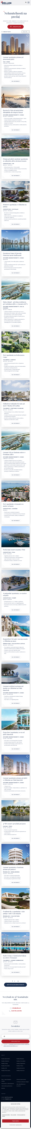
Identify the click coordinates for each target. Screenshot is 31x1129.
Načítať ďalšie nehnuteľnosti (15, 984)
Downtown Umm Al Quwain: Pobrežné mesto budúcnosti (12, 254)
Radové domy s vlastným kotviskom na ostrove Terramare (14, 957)
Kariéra (3, 1088)
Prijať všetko (15, 1121)
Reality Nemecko (21, 1068)
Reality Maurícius (20, 1070)
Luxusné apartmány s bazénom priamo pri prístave (13, 868)
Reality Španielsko (5, 1058)
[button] (28, 44)
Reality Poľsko (20, 1065)
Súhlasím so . (16, 1045)
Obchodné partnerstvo (6, 1085)
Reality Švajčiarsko (21, 1063)
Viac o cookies (13, 1114)
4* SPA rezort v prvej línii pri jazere (14, 824)
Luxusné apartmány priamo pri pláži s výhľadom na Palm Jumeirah (15, 779)
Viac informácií (16, 81)
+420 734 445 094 (16, 1010)
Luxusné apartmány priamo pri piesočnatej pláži (13, 58)
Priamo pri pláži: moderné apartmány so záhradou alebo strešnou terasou (15, 160)
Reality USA (4, 1068)
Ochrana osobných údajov (23, 1081)
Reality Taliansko (5, 1061)
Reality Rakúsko (20, 1058)
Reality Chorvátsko (21, 1061)
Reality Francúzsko (5, 1070)
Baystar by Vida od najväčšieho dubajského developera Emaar (13, 111)
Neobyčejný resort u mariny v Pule (14, 550)
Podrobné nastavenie (16, 1125)
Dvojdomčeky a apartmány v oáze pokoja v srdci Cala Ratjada (14, 912)
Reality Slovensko (5, 1065)
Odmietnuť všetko (6, 1114)
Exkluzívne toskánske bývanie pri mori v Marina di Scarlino (14, 405)
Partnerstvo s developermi (7, 1083)
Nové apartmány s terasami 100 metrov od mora (13, 505)
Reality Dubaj (4, 1063)
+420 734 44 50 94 (8, 1097)
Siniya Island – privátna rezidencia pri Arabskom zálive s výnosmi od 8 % (15, 303)
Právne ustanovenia (21, 1079)
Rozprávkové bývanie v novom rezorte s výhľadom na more (15, 640)
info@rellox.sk (16, 1008)
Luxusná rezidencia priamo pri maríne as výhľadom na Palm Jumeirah (13, 688)
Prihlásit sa (15, 1041)
